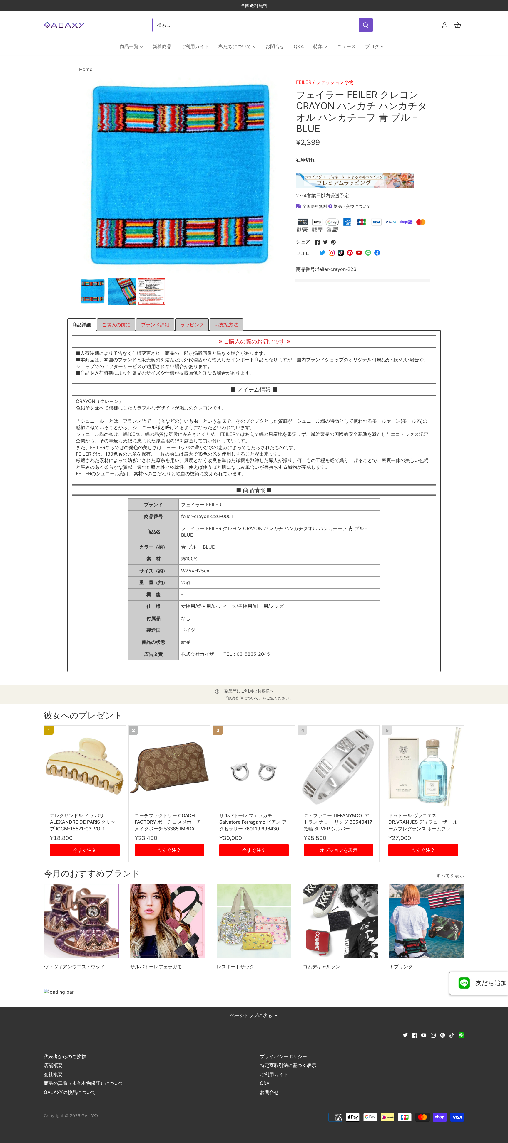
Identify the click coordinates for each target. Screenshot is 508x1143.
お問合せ (269, 1092)
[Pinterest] (442, 1034)
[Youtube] (423, 1034)
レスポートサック (235, 967)
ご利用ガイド (274, 1074)
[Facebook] (414, 1034)
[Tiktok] (451, 1034)
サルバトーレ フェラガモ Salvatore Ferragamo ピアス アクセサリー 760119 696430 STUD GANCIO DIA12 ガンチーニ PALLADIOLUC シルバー (253, 822)
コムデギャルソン (321, 967)
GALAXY (90, 1115)
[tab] (81, 324)
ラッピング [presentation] (192, 325)
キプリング (401, 967)
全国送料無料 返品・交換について (336, 206)
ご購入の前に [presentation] (116, 325)
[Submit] (365, 25)
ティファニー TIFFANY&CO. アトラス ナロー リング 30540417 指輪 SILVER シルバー (338, 822)
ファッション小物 (335, 82)
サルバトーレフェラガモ (156, 967)
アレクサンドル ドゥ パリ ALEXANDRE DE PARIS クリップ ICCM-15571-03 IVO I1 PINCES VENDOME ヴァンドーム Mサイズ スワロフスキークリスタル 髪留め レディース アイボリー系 (84, 822)
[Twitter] (405, 1034)
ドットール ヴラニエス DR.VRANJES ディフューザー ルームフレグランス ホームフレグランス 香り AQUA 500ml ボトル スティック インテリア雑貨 (423, 822)
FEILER (303, 82)
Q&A (265, 1083)
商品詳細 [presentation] (81, 325)
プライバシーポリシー (283, 1056)
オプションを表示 (338, 850)
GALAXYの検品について (70, 1092)
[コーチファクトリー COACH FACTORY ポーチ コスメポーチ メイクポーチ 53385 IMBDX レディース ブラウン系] (169, 766)
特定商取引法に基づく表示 (288, 1065)
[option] (92, 291)
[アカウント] (444, 25)
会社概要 (53, 1074)
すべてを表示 (450, 876)
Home (85, 69)
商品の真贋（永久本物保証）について (84, 1083)
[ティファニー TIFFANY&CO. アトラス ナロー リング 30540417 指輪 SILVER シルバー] (338, 766)
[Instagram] (433, 1034)
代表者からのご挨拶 (65, 1056)
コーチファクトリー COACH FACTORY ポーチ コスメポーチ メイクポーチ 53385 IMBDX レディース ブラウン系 (168, 822)
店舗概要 (53, 1065)
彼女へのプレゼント (83, 715)
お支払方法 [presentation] (226, 325)
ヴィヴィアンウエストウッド (74, 967)
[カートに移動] (457, 25)
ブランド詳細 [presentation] (155, 325)
